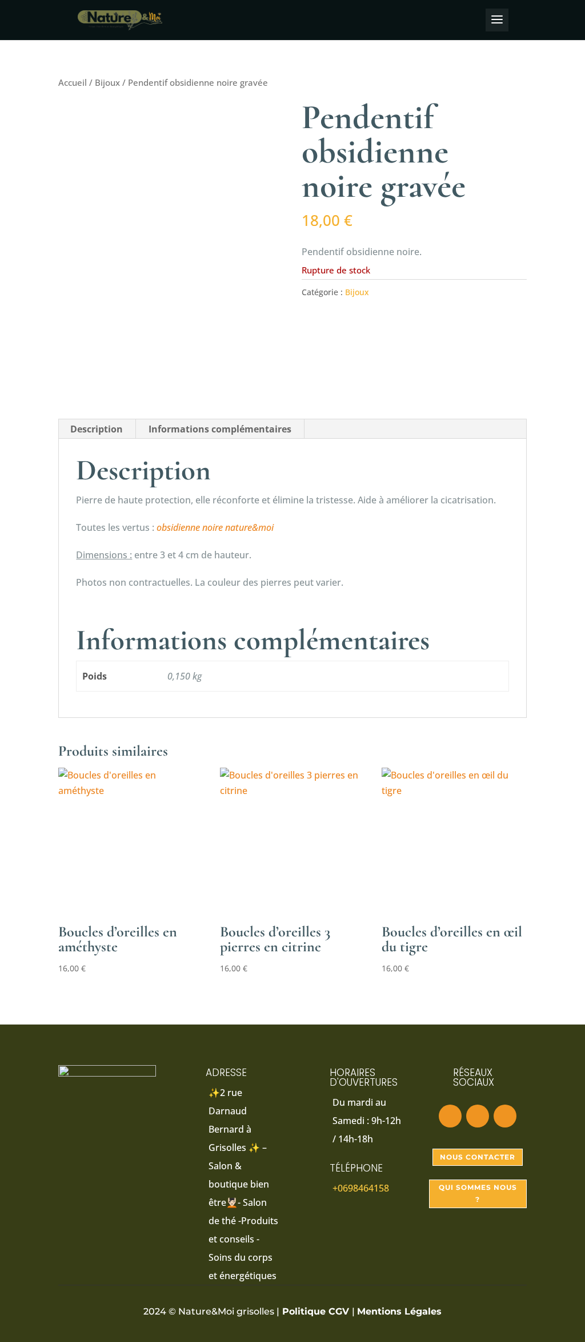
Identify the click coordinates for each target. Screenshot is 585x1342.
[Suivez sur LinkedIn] (505, 1116)
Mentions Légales (399, 1311)
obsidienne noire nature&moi (215, 527)
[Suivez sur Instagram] (477, 1116)
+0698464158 (360, 1188)
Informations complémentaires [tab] (220, 429)
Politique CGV (315, 1311)
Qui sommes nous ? (478, 1193)
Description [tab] (96, 429)
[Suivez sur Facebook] (450, 1116)
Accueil (72, 82)
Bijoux (107, 82)
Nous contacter (477, 1157)
